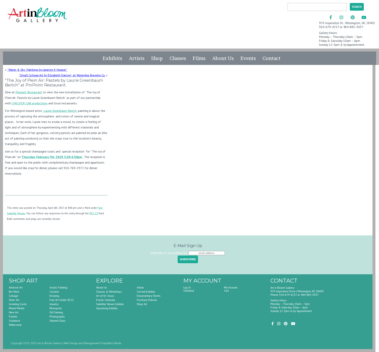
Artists (136, 58)
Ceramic (54, 291)
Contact (271, 58)
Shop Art (142, 304)
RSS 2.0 (93, 213)
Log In (187, 287)
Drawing (54, 296)
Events (248, 58)
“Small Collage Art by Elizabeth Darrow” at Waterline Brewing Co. (62, 75)
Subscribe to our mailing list (169, 253)
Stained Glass (58, 320)
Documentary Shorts (148, 296)
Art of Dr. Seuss (105, 296)
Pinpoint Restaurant (28, 92)
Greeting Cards (18, 304)
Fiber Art (14, 300)
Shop (157, 58)
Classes (178, 58)
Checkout (188, 290)
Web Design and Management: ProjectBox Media (92, 343)
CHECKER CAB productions (30, 103)
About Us (223, 58)
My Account (230, 287)
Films (199, 58)
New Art (13, 312)
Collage (13, 296)
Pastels (13, 316)
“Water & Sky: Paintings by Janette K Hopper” (37, 70)
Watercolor (15, 325)
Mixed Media (16, 308)
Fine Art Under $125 (62, 300)
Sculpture (14, 320)
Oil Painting (56, 312)
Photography (57, 316)
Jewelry (54, 304)
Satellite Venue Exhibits (110, 304)
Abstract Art (16, 287)
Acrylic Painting (58, 287)
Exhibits (112, 58)
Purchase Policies (147, 300)
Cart (226, 290)
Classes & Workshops (109, 291)
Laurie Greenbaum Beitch (60, 111)
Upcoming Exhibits (107, 308)
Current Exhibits (146, 291)
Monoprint (56, 308)
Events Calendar (105, 300)
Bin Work (14, 291)
